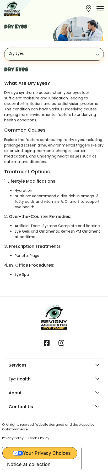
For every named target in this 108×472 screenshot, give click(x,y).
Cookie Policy (38, 438)
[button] (100, 8)
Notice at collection (29, 464)
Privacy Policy (13, 438)
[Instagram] (61, 342)
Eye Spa (22, 274)
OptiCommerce (15, 429)
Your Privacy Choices (47, 453)
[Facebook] (46, 342)
